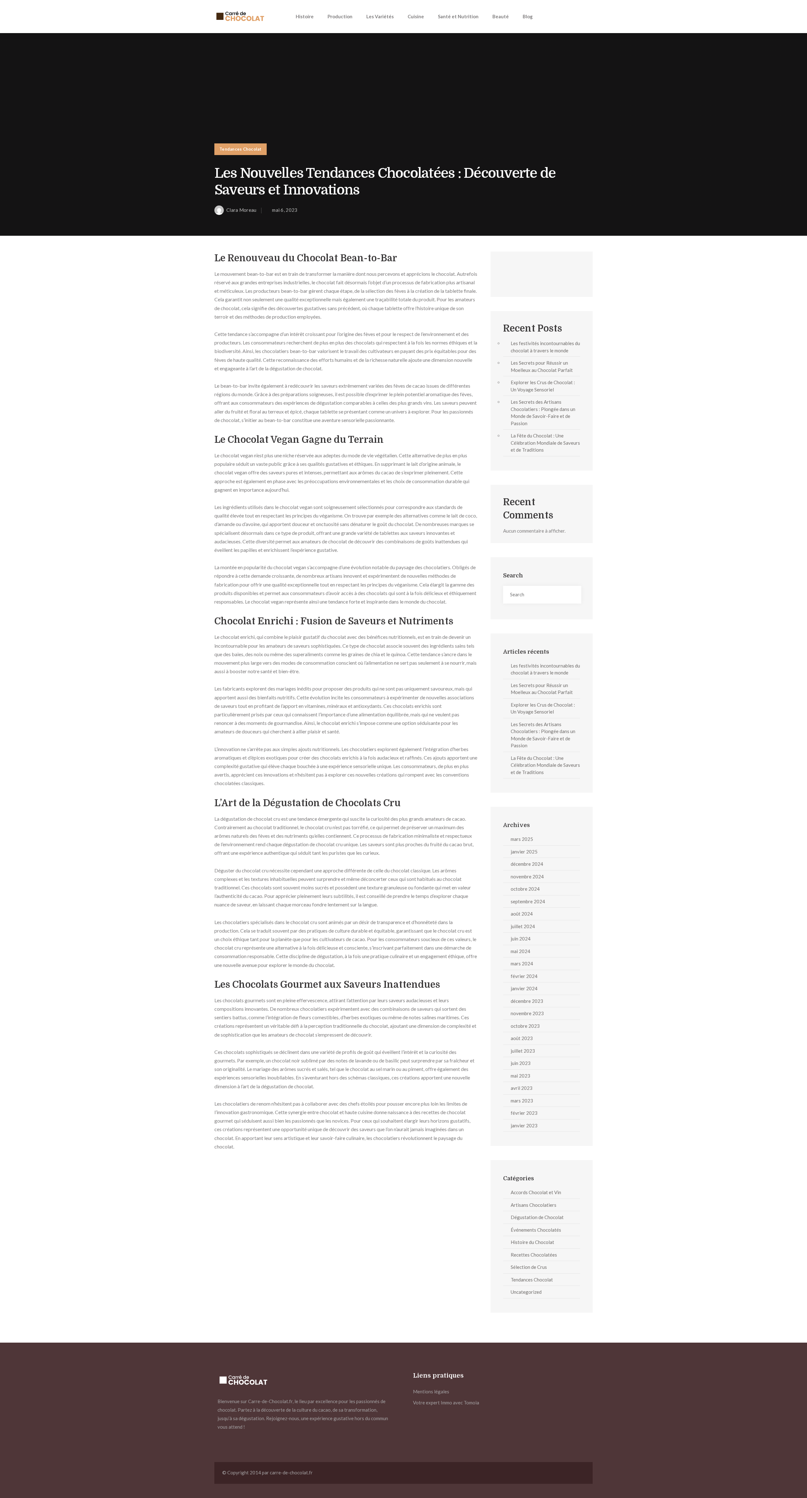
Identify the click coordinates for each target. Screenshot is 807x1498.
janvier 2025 (524, 851)
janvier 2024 (524, 988)
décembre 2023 (527, 1001)
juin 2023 (521, 1063)
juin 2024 (521, 938)
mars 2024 (522, 963)
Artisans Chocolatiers (533, 1205)
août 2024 (522, 914)
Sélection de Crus (529, 1267)
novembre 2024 (527, 876)
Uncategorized (526, 1292)
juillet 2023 (523, 1051)
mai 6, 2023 (284, 210)
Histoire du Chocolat (532, 1242)
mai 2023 (520, 1076)
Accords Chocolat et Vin (536, 1192)
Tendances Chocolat (240, 149)
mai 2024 (520, 951)
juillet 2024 (523, 926)
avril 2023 (521, 1088)
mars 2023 (522, 1100)
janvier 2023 (524, 1125)
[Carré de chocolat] (239, 16)
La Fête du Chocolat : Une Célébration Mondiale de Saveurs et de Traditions (545, 443)
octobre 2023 (525, 1026)
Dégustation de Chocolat (537, 1217)
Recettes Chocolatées (534, 1255)
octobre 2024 (525, 889)
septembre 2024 (528, 901)
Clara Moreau (241, 210)
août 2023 (522, 1038)
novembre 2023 (527, 1013)
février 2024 (524, 976)
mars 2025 (522, 839)
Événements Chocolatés (536, 1230)
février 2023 (524, 1113)
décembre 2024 (527, 864)
